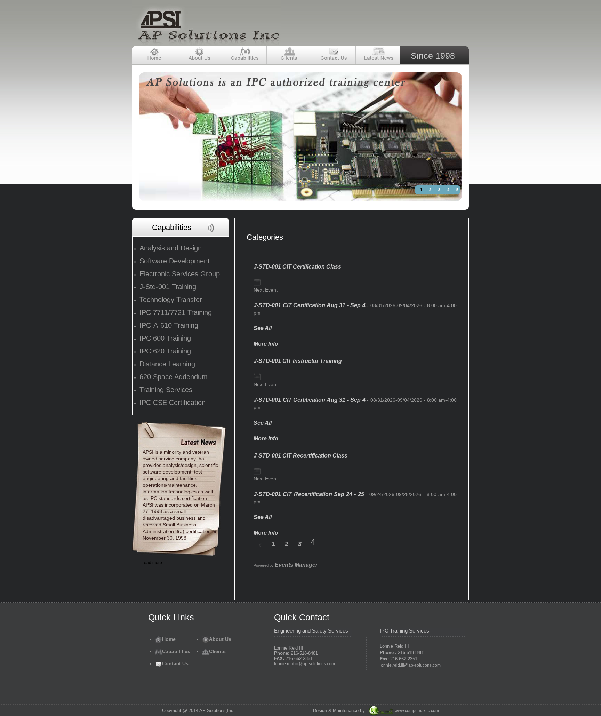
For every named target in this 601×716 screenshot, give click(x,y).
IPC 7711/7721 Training (175, 312)
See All (263, 328)
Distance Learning (167, 364)
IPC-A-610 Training (168, 325)
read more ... (154, 562)
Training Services (165, 389)
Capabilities (176, 651)
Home (169, 639)
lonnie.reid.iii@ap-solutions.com (304, 663)
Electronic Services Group (179, 274)
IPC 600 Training (165, 338)
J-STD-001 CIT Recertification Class (300, 456)
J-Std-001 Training (167, 287)
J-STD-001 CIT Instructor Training (298, 361)
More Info (266, 344)
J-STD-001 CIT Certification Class (297, 267)
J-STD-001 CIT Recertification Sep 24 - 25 (309, 494)
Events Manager (296, 565)
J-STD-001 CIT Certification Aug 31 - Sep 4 (310, 305)
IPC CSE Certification (172, 402)
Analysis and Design (170, 248)
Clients (217, 651)
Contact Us (175, 663)
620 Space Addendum (173, 377)
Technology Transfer (170, 299)
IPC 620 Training (165, 351)
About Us (220, 639)
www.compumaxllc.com (417, 710)
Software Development (174, 261)
